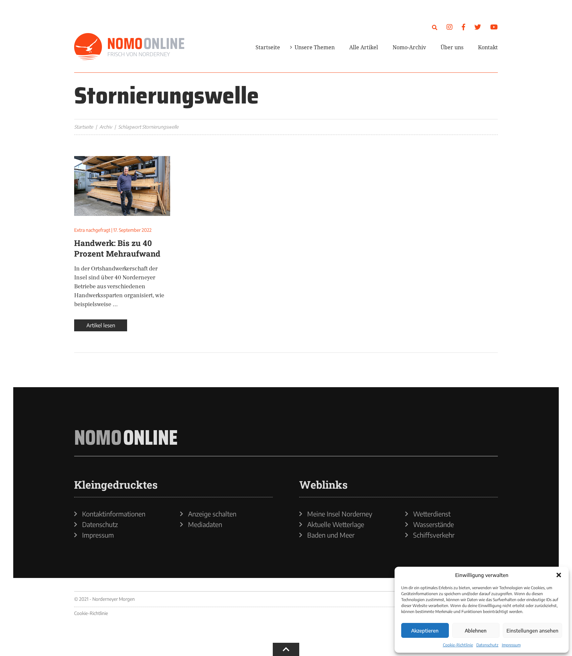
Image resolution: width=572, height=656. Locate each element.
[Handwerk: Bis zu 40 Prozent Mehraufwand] (122, 186)
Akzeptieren (425, 631)
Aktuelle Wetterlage (335, 524)
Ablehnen (476, 631)
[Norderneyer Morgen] (129, 47)
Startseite (268, 47)
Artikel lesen (100, 325)
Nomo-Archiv (409, 47)
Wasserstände (433, 524)
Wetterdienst (432, 514)
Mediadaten (205, 524)
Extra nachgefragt (92, 230)
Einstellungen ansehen (532, 631)
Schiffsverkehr (433, 535)
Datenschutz (487, 644)
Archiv (105, 127)
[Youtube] (494, 26)
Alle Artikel (363, 47)
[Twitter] (477, 26)
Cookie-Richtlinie (458, 644)
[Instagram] (450, 26)
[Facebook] (463, 26)
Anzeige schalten (212, 514)
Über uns (452, 47)
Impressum (511, 644)
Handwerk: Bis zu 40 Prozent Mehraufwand (117, 248)
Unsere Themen (315, 47)
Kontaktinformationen (113, 514)
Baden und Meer (331, 535)
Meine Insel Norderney (339, 514)
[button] (558, 575)
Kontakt (488, 47)
